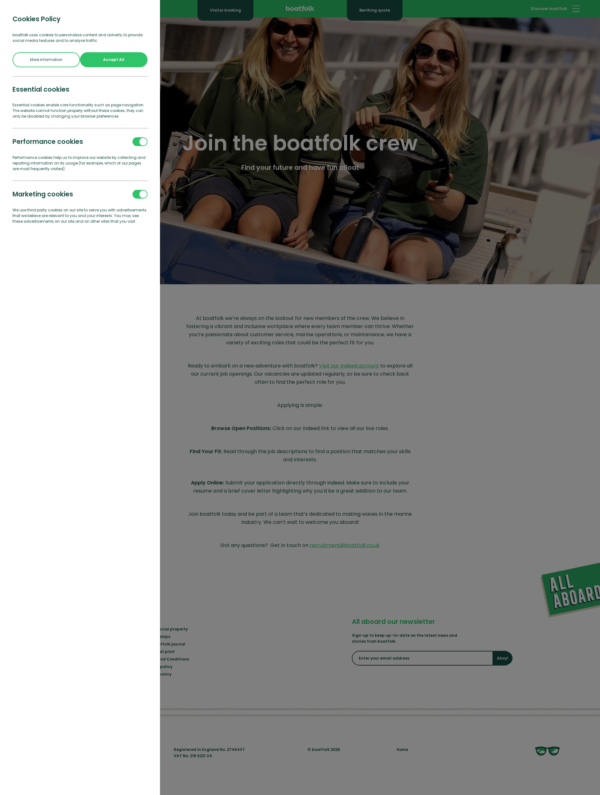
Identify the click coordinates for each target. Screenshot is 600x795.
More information (46, 59)
